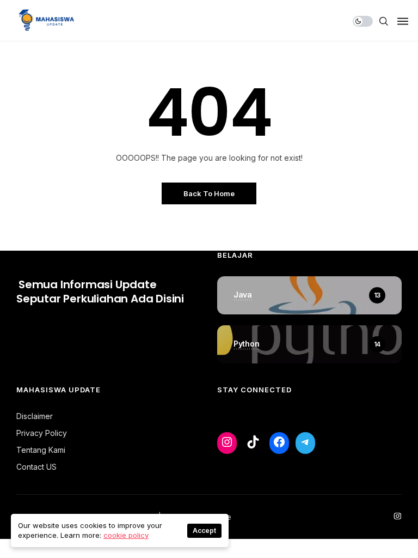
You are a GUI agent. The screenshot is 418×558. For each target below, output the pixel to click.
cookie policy (126, 535)
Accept (204, 530)
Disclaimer (34, 416)
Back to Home (209, 193)
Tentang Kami (40, 449)
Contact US (36, 466)
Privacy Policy (41, 433)
